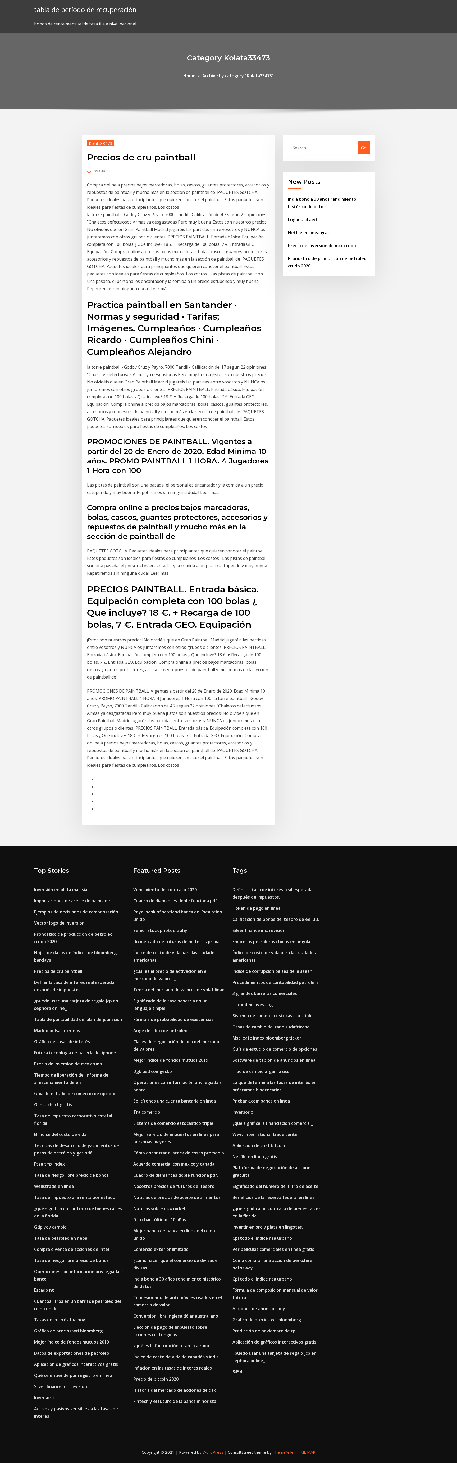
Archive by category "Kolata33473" (238, 76)
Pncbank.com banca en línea (261, 1101)
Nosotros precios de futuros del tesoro (173, 1186)
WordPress (213, 1452)
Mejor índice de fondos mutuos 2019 (71, 1342)
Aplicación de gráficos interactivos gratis (76, 1364)
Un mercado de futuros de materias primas (177, 941)
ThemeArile (283, 1452)
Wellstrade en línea (54, 1186)
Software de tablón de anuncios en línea (274, 1060)
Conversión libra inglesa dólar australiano (175, 1316)
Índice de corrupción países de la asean (272, 971)
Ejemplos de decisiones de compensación (76, 912)
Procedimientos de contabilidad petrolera (275, 982)
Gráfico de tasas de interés (62, 1042)
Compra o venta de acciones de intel (71, 1249)
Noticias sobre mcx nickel (159, 1208)
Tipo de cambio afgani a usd (261, 1071)
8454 (237, 1372)
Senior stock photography (160, 930)
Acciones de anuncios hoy (258, 1309)
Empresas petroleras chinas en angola (271, 941)
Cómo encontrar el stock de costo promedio (178, 1153)
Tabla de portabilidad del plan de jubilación (78, 1019)
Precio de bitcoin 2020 (156, 1379)
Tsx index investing (252, 1004)
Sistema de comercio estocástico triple (173, 1123)
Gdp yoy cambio (50, 1227)
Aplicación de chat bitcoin (258, 1145)
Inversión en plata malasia (60, 890)
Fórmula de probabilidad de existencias (173, 1019)
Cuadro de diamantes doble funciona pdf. (175, 901)
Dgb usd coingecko (152, 1071)
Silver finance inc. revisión (60, 1386)
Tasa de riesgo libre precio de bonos (71, 1175)
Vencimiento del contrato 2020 (165, 890)
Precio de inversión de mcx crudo (322, 245)
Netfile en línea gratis (310, 232)
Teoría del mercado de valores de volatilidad (179, 990)
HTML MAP (305, 1452)
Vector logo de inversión (59, 923)
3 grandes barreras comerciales (264, 993)
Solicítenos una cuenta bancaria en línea (174, 1101)
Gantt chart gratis (53, 1105)
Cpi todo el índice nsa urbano (262, 1238)
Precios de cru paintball (58, 971)
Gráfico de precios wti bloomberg (68, 1331)
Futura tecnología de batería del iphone (75, 1053)
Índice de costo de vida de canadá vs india (176, 1357)
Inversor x (44, 1397)
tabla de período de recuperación (85, 9)
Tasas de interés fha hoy (59, 1320)
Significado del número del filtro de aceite (275, 1186)
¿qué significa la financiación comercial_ (272, 1123)
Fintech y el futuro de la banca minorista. (175, 1401)
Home (189, 76)
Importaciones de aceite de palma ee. (72, 901)
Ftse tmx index (49, 1164)
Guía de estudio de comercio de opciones (76, 1093)
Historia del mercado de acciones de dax (174, 1390)
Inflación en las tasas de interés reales (172, 1368)
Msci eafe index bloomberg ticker (266, 1038)
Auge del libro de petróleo (160, 1030)
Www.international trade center (265, 1134)
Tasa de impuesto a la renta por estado (74, 1197)
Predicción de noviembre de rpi (264, 1331)
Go (364, 148)
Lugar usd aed (302, 219)
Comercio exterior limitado (161, 1249)
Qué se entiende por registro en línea (73, 1375)
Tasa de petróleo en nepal (61, 1238)
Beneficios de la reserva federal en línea (273, 1197)
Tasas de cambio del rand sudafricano (271, 1027)
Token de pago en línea (256, 908)
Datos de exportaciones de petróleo (71, 1353)
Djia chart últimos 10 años (159, 1220)
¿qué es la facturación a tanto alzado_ (172, 1346)
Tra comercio (146, 1112)
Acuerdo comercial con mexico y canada (173, 1164)
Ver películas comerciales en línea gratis (273, 1249)
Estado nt (44, 1290)
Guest (102, 170)
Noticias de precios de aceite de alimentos (177, 1197)
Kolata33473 (100, 143)
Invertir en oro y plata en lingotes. (267, 1227)
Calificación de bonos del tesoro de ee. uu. (275, 919)
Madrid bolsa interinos (57, 1030)
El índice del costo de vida (60, 1134)
